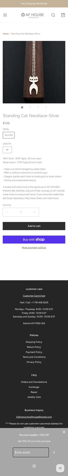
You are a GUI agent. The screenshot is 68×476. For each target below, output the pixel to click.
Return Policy (34, 347)
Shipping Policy (34, 342)
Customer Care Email (34, 295)
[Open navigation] (5, 15)
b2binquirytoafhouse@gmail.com (34, 417)
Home (6, 33)
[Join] (54, 452)
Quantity (7, 205)
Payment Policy (34, 352)
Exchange (34, 387)
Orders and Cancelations (34, 382)
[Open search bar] (53, 15)
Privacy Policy (34, 362)
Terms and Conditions (34, 357)
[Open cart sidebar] (63, 15)
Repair (34, 392)
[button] (34, 72)
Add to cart (34, 226)
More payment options (34, 247)
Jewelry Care (34, 397)
